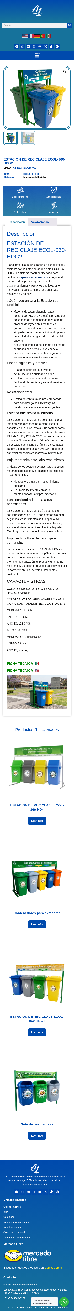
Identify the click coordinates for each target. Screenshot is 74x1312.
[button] (65, 71)
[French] (31, 35)
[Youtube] (40, 46)
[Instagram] (34, 46)
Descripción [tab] (17, 222)
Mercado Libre (13, 1244)
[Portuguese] (43, 35)
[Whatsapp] (22, 46)
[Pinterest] (57, 46)
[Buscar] (69, 25)
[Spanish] (49, 35)
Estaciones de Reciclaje (34, 177)
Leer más (37, 820)
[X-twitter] (45, 46)
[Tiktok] (51, 46)
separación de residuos (33, 277)
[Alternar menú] (37, 56)
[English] (25, 35)
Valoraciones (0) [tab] (42, 222)
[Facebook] (16, 46)
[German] (37, 35)
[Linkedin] (28, 46)
